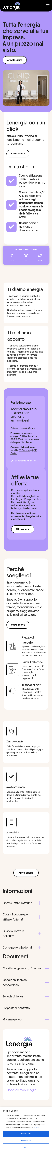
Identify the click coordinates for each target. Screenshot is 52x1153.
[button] (22, 903)
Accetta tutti (26, 1134)
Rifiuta (26, 1147)
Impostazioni (26, 1141)
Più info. (36, 1127)
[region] (26, 1130)
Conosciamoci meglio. (21, 1090)
